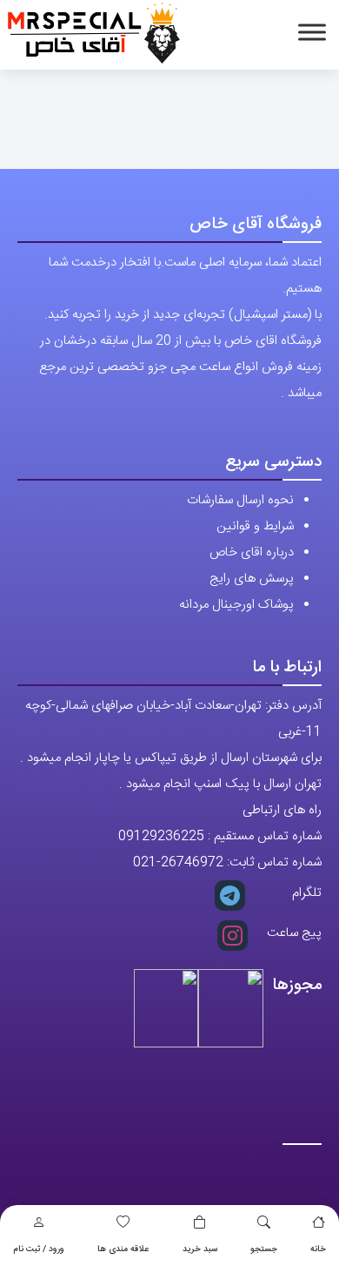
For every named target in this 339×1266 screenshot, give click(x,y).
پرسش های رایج (251, 578)
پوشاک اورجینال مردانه (236, 605)
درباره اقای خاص (251, 552)
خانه (318, 1249)
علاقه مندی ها (123, 1249)
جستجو (263, 1249)
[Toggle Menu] (312, 32)
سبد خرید (200, 1249)
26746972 (192, 862)
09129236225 (161, 836)
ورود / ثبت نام (38, 1249)
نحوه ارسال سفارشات (240, 500)
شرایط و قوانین (255, 526)
